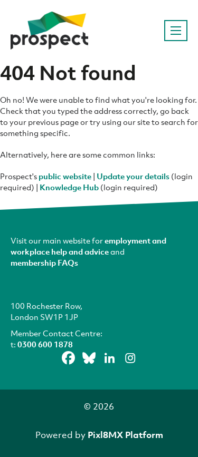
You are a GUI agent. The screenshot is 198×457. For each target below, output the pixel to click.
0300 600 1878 (45, 344)
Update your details (133, 176)
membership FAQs (44, 262)
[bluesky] (89, 358)
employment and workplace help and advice (88, 246)
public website (65, 176)
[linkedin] (109, 358)
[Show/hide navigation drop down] (175, 30)
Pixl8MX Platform (125, 435)
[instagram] (130, 358)
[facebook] (68, 358)
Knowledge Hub (69, 187)
